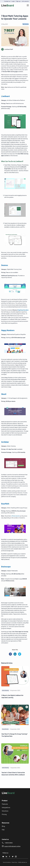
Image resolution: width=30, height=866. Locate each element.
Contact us (7, 1)
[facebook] (10, 654)
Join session (25, 1)
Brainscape (6, 566)
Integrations (6, 807)
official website (15, 516)
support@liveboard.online (12, 846)
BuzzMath (5, 504)
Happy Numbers (7, 330)
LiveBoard (5, 96)
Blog (3, 826)
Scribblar (5, 442)
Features (5, 804)
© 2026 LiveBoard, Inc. (22, 862)
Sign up (18, 1)
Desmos (4, 265)
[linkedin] (15, 654)
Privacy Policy (14, 862)
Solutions (5, 811)
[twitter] (19, 654)
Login (13, 1)
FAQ (3, 830)
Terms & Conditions (7, 862)
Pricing (4, 814)
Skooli (3, 394)
